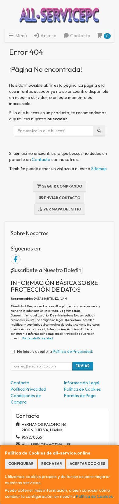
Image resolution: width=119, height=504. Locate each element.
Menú (20, 35)
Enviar (82, 365)
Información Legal (81, 382)
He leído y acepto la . (55, 351)
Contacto (79, 35)
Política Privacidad (28, 389)
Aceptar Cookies (87, 463)
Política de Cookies (94, 496)
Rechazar (51, 463)
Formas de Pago (80, 395)
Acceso (47, 35)
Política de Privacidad (37, 338)
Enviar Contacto (61, 197)
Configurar (21, 463)
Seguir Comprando (61, 186)
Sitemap (99, 168)
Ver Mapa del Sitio (62, 209)
